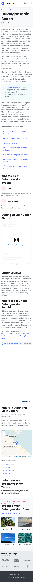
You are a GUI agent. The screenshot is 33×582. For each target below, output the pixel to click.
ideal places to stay (15, 87)
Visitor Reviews (11, 143)
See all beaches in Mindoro (9, 513)
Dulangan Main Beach (11, 343)
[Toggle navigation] (29, 3)
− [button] (3, 435)
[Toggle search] (25, 3)
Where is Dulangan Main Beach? (16, 155)
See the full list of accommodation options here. (15, 335)
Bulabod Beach (8, 545)
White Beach (7, 529)
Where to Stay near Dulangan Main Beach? (15, 149)
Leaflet (10, 456)
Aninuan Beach (25, 545)
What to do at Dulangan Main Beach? (14, 132)
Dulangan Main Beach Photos (16, 138)
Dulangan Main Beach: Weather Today (16, 160)
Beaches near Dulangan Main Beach (15, 167)
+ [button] (3, 432)
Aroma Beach (24, 529)
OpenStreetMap (17, 456)
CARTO (29, 456)
